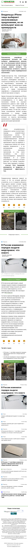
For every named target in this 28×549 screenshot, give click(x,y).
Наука (4, 421)
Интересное (5, 11)
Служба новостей (7, 30)
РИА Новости (8, 292)
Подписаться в (14, 53)
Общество (5, 241)
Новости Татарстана (7, 469)
